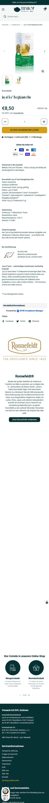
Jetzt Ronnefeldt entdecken (24, 419)
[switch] (5, 798)
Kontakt (5, 777)
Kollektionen (16, 25)
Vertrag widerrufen (10, 780)
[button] (44, 9)
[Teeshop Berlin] (24, 9)
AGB (3, 767)
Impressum (6, 764)
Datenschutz (7, 761)
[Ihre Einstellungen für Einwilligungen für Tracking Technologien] (47, 602)
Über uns (5, 770)
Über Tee (5, 774)
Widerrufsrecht (7, 757)
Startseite (5, 25)
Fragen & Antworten (10, 754)
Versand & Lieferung (10, 751)
